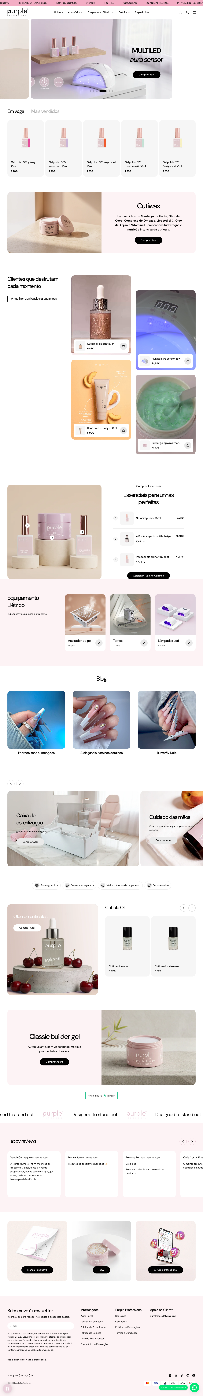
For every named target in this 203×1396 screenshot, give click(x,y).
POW (101, 1269)
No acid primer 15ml (148, 518)
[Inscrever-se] (71, 1326)
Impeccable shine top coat (152, 557)
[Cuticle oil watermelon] (173, 938)
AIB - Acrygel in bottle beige (153, 536)
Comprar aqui (139, 82)
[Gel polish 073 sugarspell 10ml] (101, 138)
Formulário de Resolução (94, 1344)
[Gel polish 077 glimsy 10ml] (25, 138)
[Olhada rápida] (39, 126)
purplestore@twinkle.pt (163, 1315)
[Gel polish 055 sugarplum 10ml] (63, 138)
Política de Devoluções (127, 1327)
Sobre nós (120, 1315)
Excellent (131, 1163)
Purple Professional (22, 1383)
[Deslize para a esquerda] (11, 783)
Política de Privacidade (93, 1327)
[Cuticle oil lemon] (127, 938)
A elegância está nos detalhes (101, 753)
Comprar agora (54, 1061)
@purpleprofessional (165, 1269)
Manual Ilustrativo (37, 1269)
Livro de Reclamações (92, 1338)
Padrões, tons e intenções (36, 753)
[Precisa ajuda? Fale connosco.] (194, 1387)
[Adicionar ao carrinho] (123, 346)
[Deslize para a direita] (19, 783)
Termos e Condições (92, 1321)
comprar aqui (30, 841)
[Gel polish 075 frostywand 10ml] (177, 138)
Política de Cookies (91, 1332)
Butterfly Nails (167, 753)
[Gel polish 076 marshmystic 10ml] (139, 138)
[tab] (15, 111)
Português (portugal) (18, 1375)
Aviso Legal (87, 1315)
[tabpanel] (101, 148)
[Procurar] (180, 12)
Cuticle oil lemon (118, 966)
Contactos (121, 1321)
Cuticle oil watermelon (167, 966)
